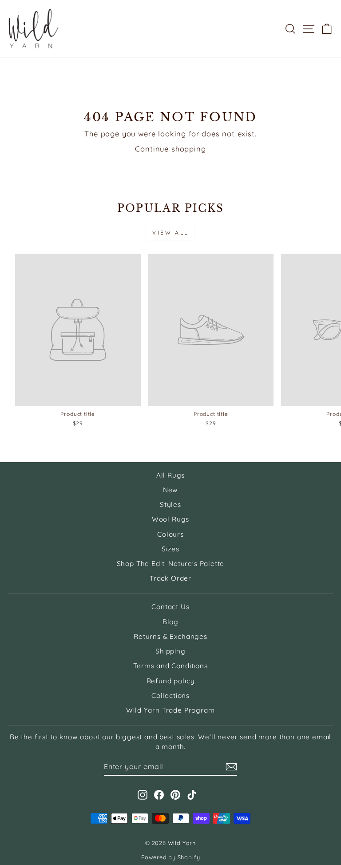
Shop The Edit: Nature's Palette (171, 563)
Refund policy (171, 681)
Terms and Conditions (170, 666)
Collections (170, 695)
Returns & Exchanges (170, 636)
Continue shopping (170, 148)
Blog (170, 622)
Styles (170, 504)
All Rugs (170, 475)
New (170, 490)
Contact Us (170, 606)
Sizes (170, 549)
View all (170, 232)
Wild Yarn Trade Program (170, 710)
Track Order (170, 578)
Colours (170, 534)
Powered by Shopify (170, 857)
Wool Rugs (170, 519)
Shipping (170, 651)
